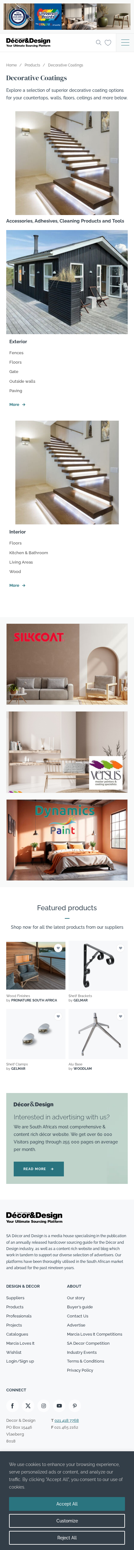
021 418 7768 (67, 1420)
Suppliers (15, 1297)
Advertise (76, 1325)
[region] (67, 1500)
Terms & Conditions (85, 1361)
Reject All (67, 1537)
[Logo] (49, 42)
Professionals (18, 1316)
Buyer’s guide (80, 1307)
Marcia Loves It (20, 1343)
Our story (76, 1297)
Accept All (67, 1503)
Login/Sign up (20, 1361)
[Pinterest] (75, 1406)
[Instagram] (43, 1406)
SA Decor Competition (88, 1343)
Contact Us (77, 1316)
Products (14, 1307)
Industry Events (82, 1352)
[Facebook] (12, 1406)
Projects (14, 1325)
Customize (67, 1520)
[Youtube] (59, 1406)
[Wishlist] (108, 42)
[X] (28, 1406)
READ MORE (38, 1169)
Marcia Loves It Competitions (94, 1334)
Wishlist (14, 1352)
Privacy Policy (80, 1370)
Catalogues (17, 1334)
